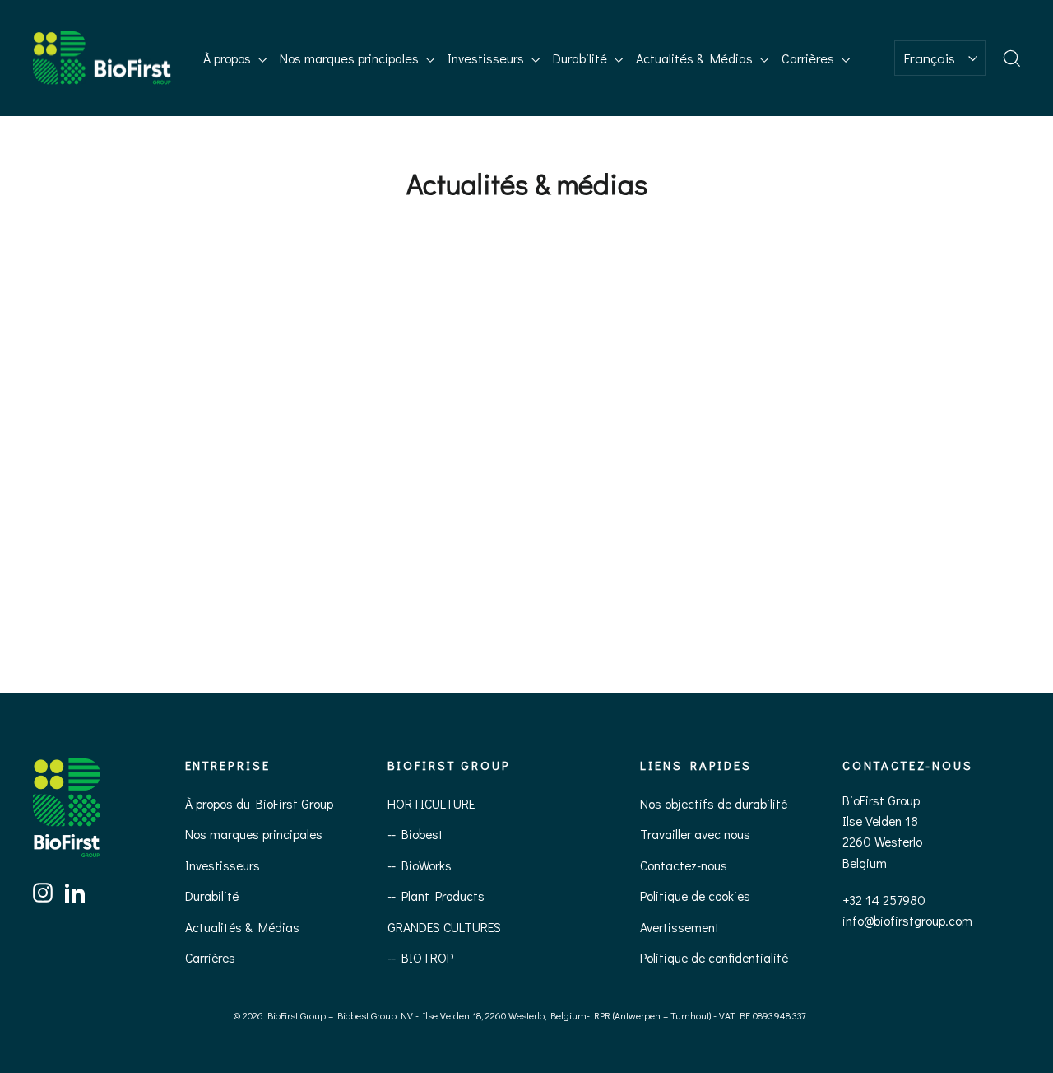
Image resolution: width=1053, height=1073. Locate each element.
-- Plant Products (436, 895)
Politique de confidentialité (714, 957)
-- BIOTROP (420, 957)
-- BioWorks (419, 865)
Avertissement (680, 926)
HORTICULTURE (431, 803)
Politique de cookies (695, 895)
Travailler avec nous (695, 833)
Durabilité (581, 58)
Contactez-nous (683, 865)
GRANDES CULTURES (444, 926)
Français (929, 58)
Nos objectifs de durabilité (713, 803)
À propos (228, 58)
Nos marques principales (351, 58)
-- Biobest (415, 833)
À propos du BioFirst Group (259, 803)
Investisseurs (487, 58)
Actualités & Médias (696, 58)
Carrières (809, 58)
